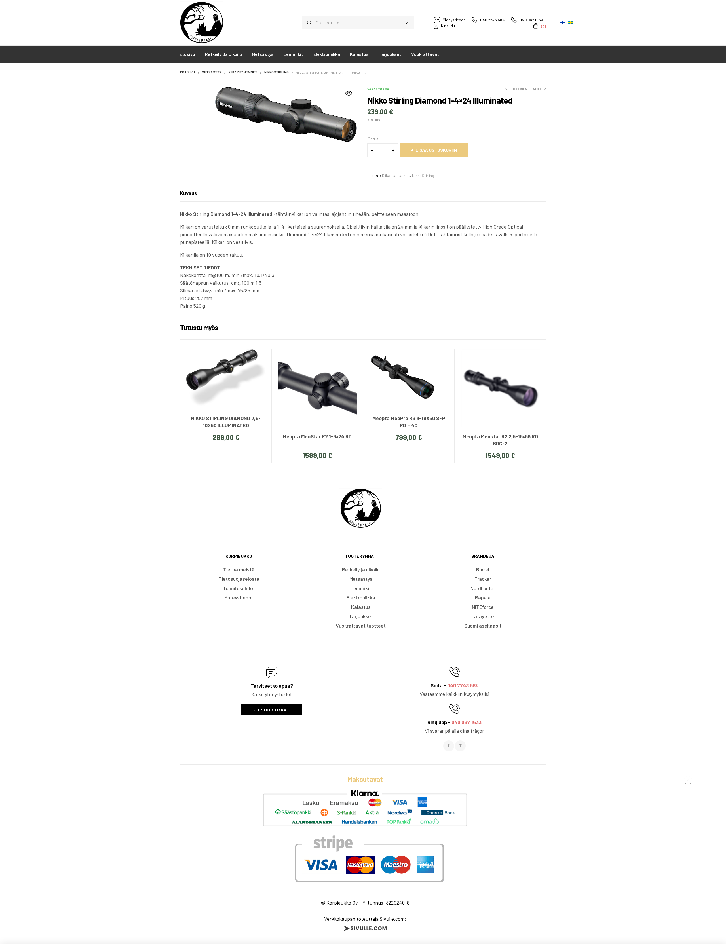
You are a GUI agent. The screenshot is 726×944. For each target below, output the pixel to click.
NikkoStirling (276, 72)
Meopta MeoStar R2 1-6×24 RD (317, 436)
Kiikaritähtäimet (243, 72)
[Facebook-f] (448, 745)
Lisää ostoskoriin (436, 150)
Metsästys (211, 72)
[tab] (188, 193)
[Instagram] (460, 745)
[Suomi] (562, 22)
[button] (349, 93)
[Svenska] (570, 22)
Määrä (373, 138)
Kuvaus (188, 193)
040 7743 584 (463, 685)
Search (407, 22)
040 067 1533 (466, 722)
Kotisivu (187, 72)
